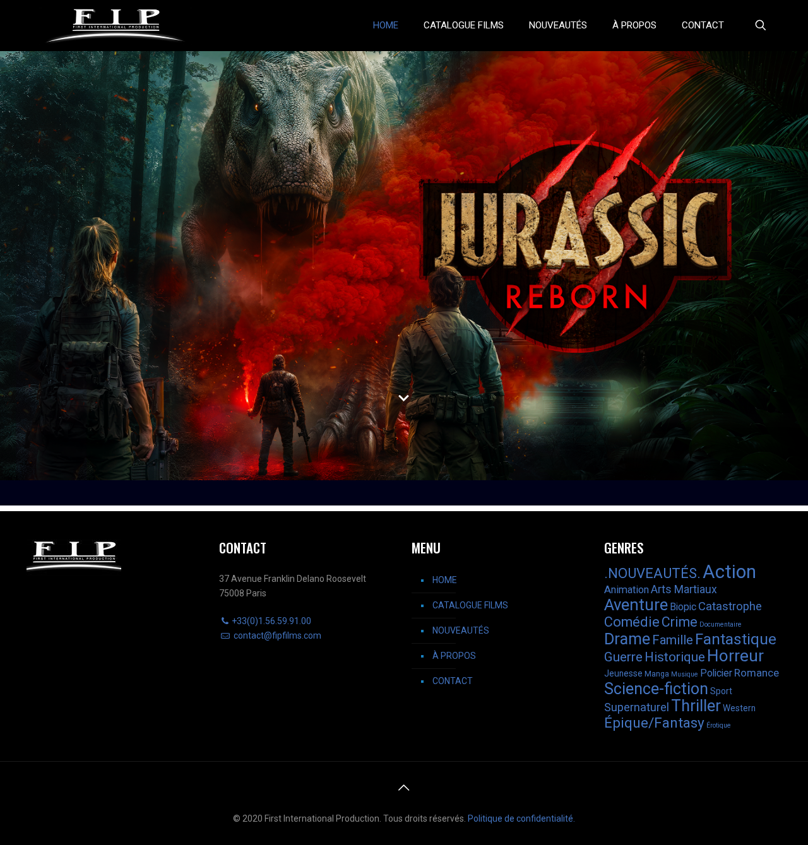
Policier (716, 673)
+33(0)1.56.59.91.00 (271, 621)
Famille (672, 639)
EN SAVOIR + (420, 374)
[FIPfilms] (115, 25)
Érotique (718, 725)
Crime (680, 622)
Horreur (735, 655)
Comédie (632, 622)
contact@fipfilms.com (276, 635)
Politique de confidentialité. (521, 818)
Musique (684, 674)
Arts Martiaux (684, 589)
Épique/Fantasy (654, 722)
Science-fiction (656, 689)
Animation (626, 590)
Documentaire (720, 624)
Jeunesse (623, 673)
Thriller (696, 705)
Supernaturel (636, 707)
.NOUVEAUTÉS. (652, 573)
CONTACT (452, 681)
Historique (675, 657)
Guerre (623, 657)
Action (729, 571)
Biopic (683, 607)
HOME (444, 580)
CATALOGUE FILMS (470, 605)
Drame (627, 639)
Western (739, 708)
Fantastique (735, 639)
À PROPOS (454, 656)
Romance (756, 672)
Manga (657, 673)
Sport (721, 691)
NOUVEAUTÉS (460, 630)
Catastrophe (730, 606)
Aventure (636, 604)
